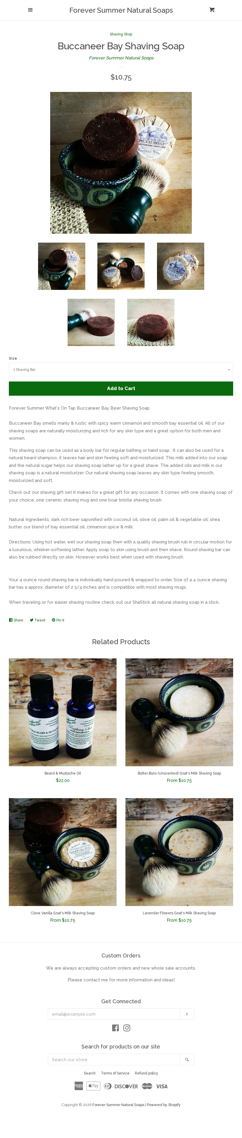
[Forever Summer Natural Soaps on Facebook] (115, 1029)
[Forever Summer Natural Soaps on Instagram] (126, 1029)
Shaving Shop (121, 34)
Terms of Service (115, 1073)
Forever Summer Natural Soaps (121, 10)
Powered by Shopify (164, 1105)
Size (13, 358)
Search (90, 1073)
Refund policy (146, 1073)
